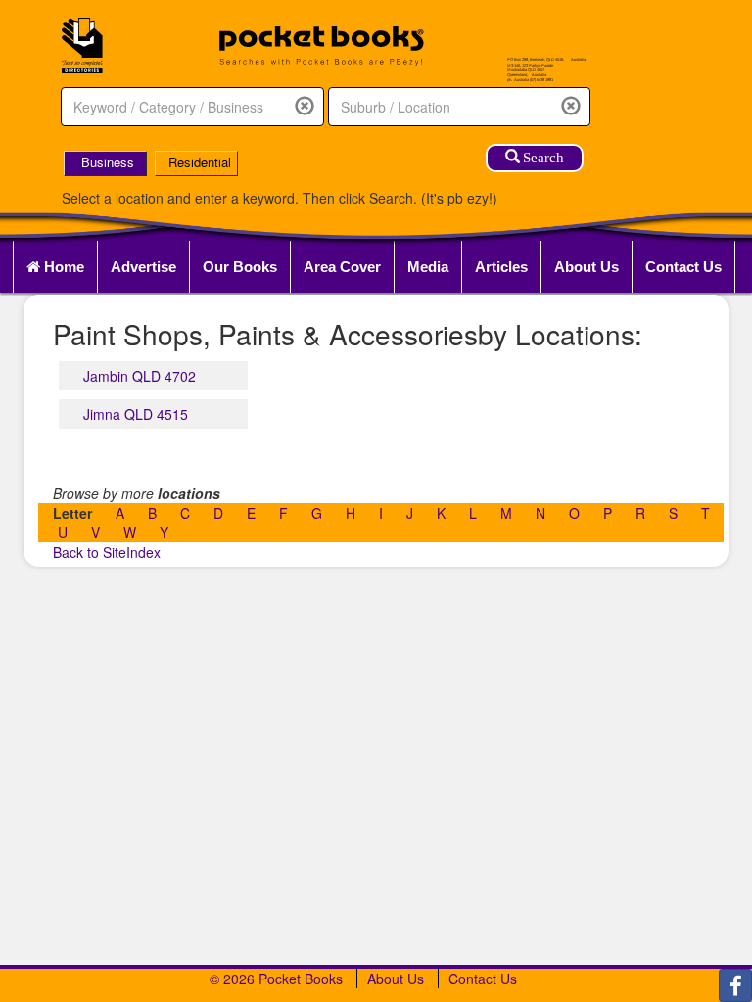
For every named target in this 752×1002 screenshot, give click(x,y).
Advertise (143, 266)
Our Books (240, 266)
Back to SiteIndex (107, 552)
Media (427, 266)
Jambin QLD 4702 (139, 376)
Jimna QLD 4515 (135, 414)
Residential (199, 162)
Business (107, 162)
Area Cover (342, 266)
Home (62, 266)
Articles (501, 266)
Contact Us (683, 266)
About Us (586, 266)
